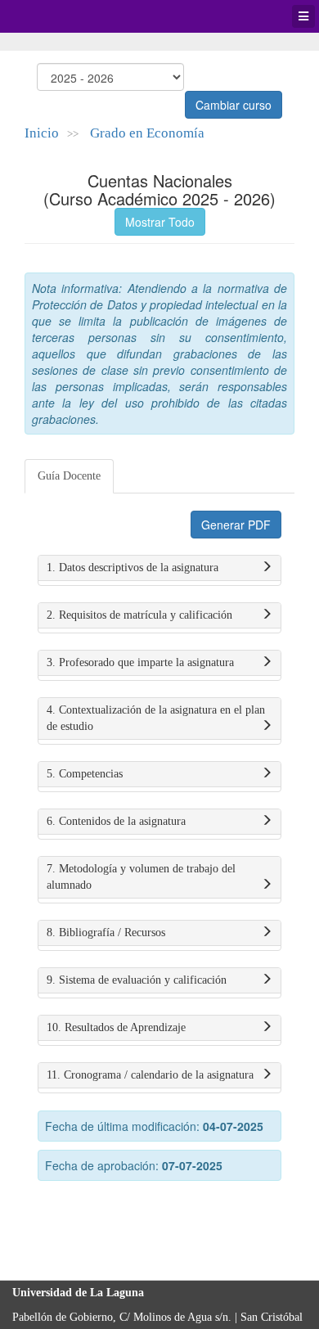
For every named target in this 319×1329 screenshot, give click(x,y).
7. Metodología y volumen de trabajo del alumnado (141, 877)
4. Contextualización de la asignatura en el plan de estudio (156, 718)
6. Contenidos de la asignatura (116, 821)
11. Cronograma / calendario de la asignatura (150, 1075)
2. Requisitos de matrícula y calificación (139, 615)
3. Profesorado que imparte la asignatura (140, 662)
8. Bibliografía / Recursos (106, 932)
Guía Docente (69, 476)
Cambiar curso (233, 105)
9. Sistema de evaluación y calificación (137, 980)
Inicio (42, 133)
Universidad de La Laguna (57, 16)
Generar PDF (236, 524)
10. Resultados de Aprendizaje (116, 1027)
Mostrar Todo (160, 222)
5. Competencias (85, 774)
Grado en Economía (147, 133)
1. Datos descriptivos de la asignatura (132, 567)
